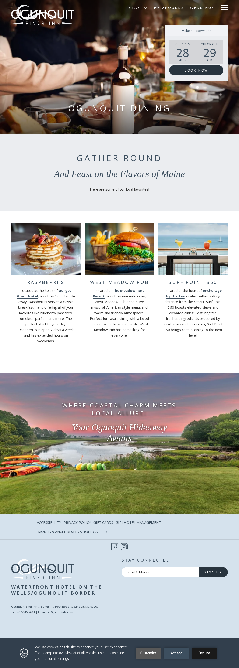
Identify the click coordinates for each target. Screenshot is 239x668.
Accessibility (49, 522)
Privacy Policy (77, 522)
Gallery (100, 531)
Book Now (196, 70)
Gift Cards (103, 523)
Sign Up (213, 572)
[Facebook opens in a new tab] (114, 546)
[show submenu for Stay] (145, 7)
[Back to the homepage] (42, 12)
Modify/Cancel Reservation (64, 532)
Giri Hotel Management (138, 523)
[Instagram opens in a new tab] (124, 546)
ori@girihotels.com (60, 612)
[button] (182, 52)
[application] (119, 653)
